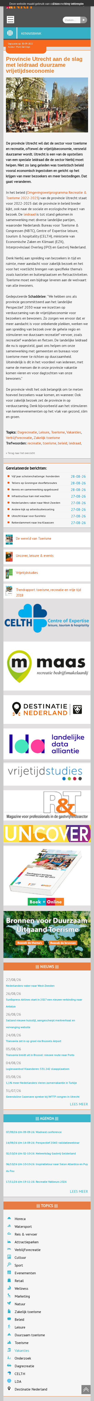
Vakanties (73, 432)
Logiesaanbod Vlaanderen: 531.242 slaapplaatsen (37, 1069)
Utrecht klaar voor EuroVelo (29, 516)
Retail (19, 1280)
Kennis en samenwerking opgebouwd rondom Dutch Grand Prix (35, 489)
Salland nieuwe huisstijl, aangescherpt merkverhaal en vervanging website (40, 1024)
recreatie (34, 443)
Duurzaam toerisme (30, 1335)
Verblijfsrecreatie (19, 437)
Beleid (19, 1319)
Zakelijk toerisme (47, 437)
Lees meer (79, 1104)
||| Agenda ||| (47, 1118)
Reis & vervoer (26, 1234)
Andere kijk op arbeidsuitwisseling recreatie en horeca (33, 509)
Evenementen (25, 1273)
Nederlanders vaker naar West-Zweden (36, 502)
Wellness (21, 1288)
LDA (18, 1381)
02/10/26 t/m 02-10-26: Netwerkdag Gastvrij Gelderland (41, 1153)
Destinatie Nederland (31, 1389)
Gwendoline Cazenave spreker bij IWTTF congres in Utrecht (42, 1096)
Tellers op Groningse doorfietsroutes (34, 483)
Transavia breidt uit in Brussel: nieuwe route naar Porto (40, 1055)
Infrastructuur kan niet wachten (31, 496)
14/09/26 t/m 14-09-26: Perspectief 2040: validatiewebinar (42, 1142)
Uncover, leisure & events (35, 555)
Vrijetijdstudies (27, 572)
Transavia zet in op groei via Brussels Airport (33, 1041)
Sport (19, 1265)
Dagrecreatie (27, 432)
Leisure (44, 432)
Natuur (20, 1304)
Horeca (20, 1218)
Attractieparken (27, 1242)
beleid (62, 443)
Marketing (22, 1296)
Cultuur (20, 1257)
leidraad (30, 214)
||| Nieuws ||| (47, 966)
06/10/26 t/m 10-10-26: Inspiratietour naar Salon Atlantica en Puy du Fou (47, 1167)
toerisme (49, 443)
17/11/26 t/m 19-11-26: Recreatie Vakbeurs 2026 (36, 1181)
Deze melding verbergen (68, 3)
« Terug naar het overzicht (20, 453)
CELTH (20, 1373)
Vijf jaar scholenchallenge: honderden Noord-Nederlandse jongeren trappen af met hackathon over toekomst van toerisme (37, 476)
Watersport (23, 1226)
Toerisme (58, 432)
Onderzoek (23, 1358)
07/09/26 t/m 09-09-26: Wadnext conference (34, 1132)
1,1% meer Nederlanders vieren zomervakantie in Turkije (41, 1082)
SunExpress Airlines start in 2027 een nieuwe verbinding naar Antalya (44, 1003)
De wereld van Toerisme (33, 538)
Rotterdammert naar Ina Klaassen (33, 522)
